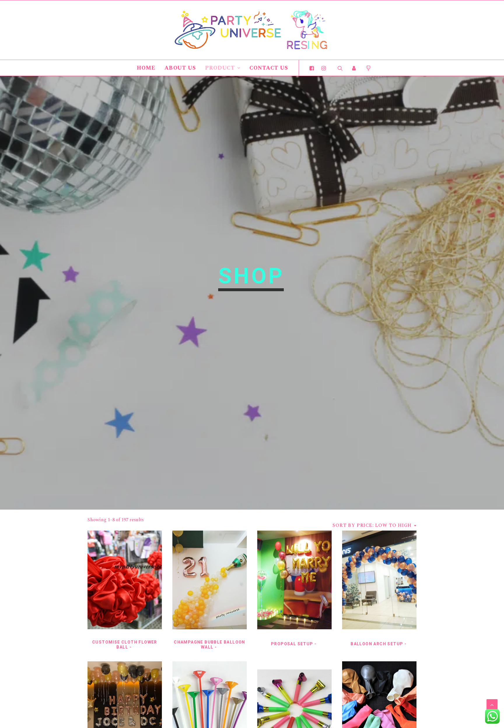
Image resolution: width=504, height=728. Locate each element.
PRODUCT (220, 68)
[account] (354, 68)
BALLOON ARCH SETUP (377, 644)
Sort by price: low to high (372, 525)
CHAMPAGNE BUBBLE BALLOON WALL (209, 644)
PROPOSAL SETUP (292, 644)
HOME (146, 68)
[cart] (366, 68)
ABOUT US (180, 68)
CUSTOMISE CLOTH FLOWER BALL (124, 644)
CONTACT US (268, 68)
